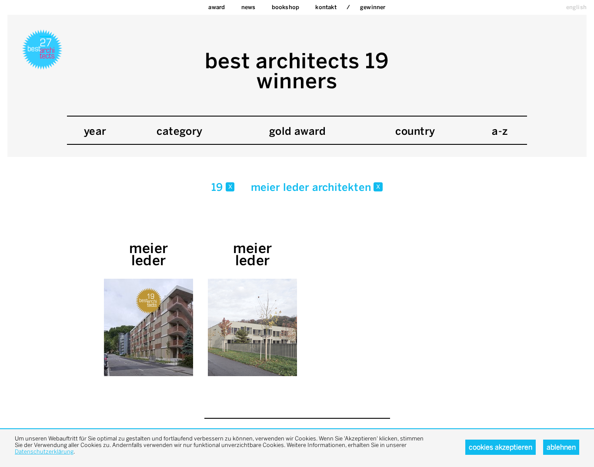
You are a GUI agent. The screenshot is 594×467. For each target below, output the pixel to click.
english (576, 7)
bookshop (286, 7)
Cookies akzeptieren (500, 447)
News (248, 7)
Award (216, 7)
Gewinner (373, 7)
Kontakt (325, 7)
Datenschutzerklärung (44, 451)
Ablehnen (561, 447)
